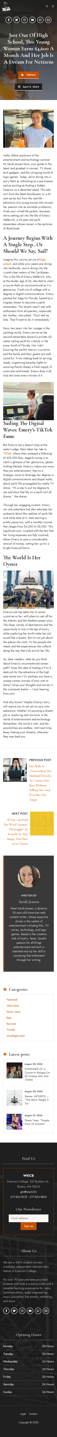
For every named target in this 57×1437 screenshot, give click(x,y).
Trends (31, 75)
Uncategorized (15, 1036)
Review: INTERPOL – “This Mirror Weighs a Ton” (37, 1100)
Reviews (11, 1024)
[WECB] (6, 6)
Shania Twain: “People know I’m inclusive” (37, 1122)
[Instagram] (24, 20)
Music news (13, 1012)
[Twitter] (16, 20)
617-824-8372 (18, 1197)
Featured (11, 1000)
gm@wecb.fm (28, 1192)
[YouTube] (32, 20)
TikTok (7, 453)
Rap (8, 1018)
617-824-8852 (38, 1197)
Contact (33, 1414)
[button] (47, 6)
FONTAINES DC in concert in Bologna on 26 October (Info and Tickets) (37, 1074)
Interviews (12, 1006)
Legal (23, 1414)
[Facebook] (9, 20)
